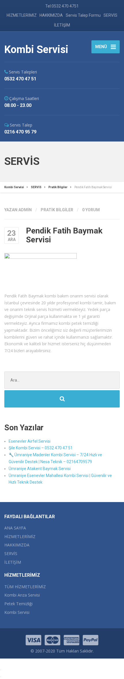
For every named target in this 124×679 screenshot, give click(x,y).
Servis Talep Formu (83, 15)
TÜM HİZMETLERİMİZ (25, 586)
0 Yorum (91, 210)
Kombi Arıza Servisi (22, 595)
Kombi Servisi (16, 612)
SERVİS (110, 15)
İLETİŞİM (62, 25)
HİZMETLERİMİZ (22, 15)
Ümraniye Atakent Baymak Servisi (40, 468)
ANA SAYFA (15, 528)
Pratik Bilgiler (57, 210)
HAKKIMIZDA (51, 15)
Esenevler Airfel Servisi (29, 441)
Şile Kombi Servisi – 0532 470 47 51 (41, 448)
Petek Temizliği (18, 603)
